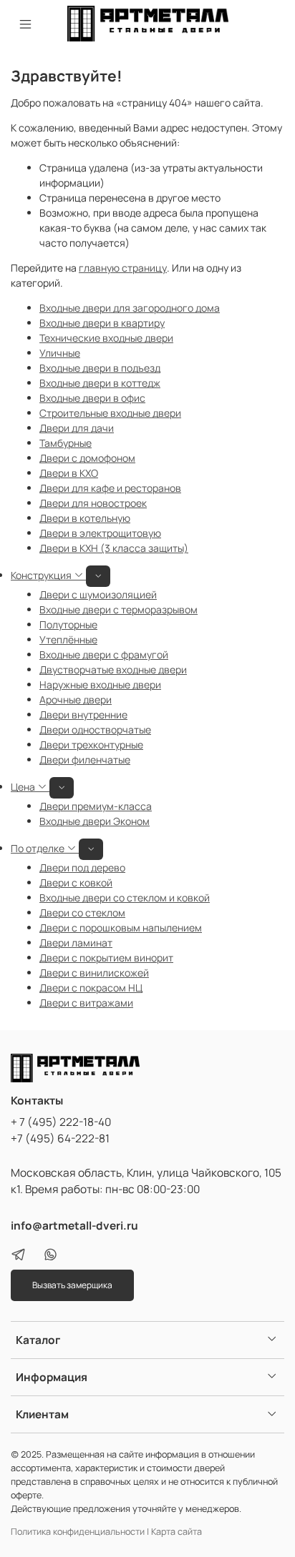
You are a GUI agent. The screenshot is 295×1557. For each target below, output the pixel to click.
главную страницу (123, 268)
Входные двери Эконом (94, 821)
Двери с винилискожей (94, 972)
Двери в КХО (68, 473)
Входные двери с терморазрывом (118, 609)
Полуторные (68, 624)
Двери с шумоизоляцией (98, 594)
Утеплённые (68, 639)
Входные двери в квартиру (102, 323)
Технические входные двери (106, 338)
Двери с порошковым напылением (120, 927)
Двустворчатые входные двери (113, 669)
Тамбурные (65, 443)
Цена (24, 787)
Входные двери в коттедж (99, 383)
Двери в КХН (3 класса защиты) (113, 548)
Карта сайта (176, 1532)
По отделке (39, 848)
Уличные (59, 353)
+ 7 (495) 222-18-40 (61, 1122)
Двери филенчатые (84, 759)
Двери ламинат (75, 942)
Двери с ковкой (75, 882)
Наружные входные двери (100, 684)
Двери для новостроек (93, 503)
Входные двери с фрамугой (103, 654)
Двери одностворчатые (95, 729)
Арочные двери (75, 699)
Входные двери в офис (92, 398)
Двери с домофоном (87, 458)
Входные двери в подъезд (99, 368)
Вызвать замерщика (72, 1285)
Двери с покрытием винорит (106, 957)
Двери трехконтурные (91, 744)
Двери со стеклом (82, 912)
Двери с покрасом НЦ (90, 987)
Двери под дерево (82, 867)
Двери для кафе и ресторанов (110, 488)
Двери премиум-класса (95, 806)
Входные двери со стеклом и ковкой (124, 897)
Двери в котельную (84, 518)
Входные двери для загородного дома (129, 308)
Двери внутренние (83, 714)
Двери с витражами (86, 1002)
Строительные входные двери (110, 413)
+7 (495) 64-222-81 (60, 1138)
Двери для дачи (76, 428)
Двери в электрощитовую (100, 533)
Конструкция (42, 575)
